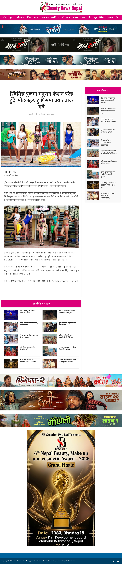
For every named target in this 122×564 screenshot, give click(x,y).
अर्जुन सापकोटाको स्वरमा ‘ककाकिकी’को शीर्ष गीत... (66, 336)
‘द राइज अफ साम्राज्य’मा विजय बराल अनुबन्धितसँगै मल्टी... (67, 360)
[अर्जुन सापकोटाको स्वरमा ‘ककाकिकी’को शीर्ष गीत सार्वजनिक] (94, 153)
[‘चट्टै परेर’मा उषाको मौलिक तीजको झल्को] (94, 164)
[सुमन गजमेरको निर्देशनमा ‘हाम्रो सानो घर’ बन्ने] (94, 132)
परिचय (20, 17)
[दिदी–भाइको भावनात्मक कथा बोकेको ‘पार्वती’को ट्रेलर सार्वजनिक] (94, 111)
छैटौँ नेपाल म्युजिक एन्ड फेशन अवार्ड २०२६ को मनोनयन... (28, 311)
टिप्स (29, 17)
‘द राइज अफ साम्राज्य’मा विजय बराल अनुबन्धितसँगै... (108, 195)
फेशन (82, 17)
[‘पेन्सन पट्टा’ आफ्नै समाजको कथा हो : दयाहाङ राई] (94, 143)
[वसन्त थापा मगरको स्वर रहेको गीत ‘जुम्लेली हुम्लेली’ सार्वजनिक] (94, 174)
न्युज (10, 17)
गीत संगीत (66, 17)
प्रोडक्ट (36, 17)
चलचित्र (54, 17)
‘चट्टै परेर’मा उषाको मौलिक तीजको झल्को (27, 348)
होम (4, 17)
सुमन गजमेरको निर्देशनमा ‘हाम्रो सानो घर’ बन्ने (67, 324)
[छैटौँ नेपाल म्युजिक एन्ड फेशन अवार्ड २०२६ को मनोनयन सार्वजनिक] (94, 100)
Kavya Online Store (68, 560)
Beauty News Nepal (47, 114)
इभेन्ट (89, 17)
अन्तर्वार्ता (45, 17)
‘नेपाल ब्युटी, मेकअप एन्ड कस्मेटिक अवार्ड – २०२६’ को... (28, 360)
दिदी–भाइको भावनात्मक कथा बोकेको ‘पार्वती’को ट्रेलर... (67, 311)
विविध (110, 17)
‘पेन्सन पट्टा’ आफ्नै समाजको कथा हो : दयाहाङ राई (29, 336)
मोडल (75, 17)
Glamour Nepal (42, 560)
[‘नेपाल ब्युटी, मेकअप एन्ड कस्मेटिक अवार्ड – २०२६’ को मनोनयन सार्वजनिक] (94, 185)
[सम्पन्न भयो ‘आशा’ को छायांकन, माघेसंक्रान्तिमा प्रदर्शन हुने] (94, 121)
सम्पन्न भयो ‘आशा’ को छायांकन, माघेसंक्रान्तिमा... (29, 324)
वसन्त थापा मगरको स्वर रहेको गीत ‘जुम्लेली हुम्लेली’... (67, 348)
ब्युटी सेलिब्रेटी (99, 17)
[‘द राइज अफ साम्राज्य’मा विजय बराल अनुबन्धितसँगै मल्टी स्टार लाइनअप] (94, 195)
